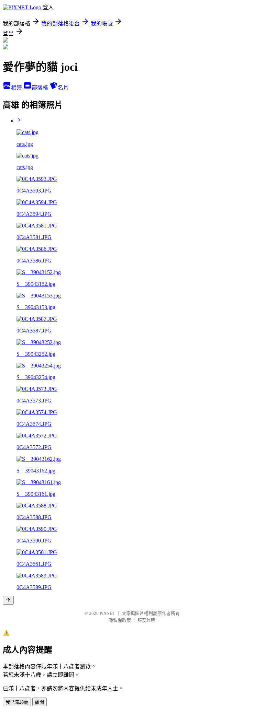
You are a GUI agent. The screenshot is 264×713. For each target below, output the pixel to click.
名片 (63, 88)
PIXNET (107, 613)
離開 (39, 702)
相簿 (17, 88)
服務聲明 (146, 620)
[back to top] (8, 600)
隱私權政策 (120, 620)
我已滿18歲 (17, 702)
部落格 (41, 88)
